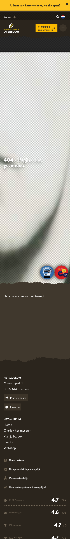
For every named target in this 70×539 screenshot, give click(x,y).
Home (8, 424)
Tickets (44, 27)
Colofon (15, 407)
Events (8, 442)
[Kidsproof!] (61, 272)
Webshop (10, 447)
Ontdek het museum (17, 430)
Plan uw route (18, 398)
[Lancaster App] (47, 272)
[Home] (13, 27)
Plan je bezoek (13, 436)
